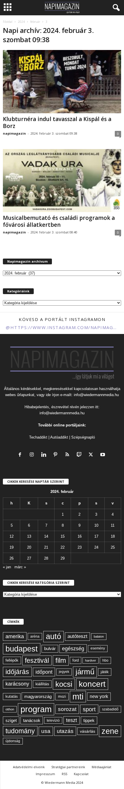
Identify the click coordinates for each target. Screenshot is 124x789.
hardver (90, 660)
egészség (73, 648)
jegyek (64, 672)
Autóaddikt (59, 437)
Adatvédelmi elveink (29, 767)
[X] (92, 455)
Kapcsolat (81, 774)
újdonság (12, 741)
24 (96, 547)
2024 (21, 22)
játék (105, 672)
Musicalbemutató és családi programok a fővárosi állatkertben (59, 221)
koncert (92, 684)
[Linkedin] (45, 455)
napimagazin (14, 133)
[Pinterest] (57, 455)
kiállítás (42, 684)
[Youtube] (103, 455)
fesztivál (37, 660)
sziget (11, 720)
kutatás (11, 697)
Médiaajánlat (101, 767)
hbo (105, 660)
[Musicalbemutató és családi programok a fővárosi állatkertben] (62, 180)
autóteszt (77, 636)
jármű (85, 672)
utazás (65, 731)
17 (96, 536)
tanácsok (31, 720)
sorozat (67, 709)
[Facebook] (21, 455)
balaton (99, 636)
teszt (71, 720)
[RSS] (68, 455)
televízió (53, 720)
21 (46, 547)
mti (77, 696)
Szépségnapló (83, 437)
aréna (35, 636)
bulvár (50, 648)
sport (89, 709)
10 (96, 525)
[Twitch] (80, 455)
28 (46, 558)
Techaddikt (38, 437)
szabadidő (110, 709)
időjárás (17, 671)
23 (80, 547)
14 (46, 536)
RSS (64, 774)
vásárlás (87, 731)
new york (99, 696)
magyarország (38, 696)
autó (53, 636)
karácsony (17, 684)
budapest (21, 648)
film (60, 660)
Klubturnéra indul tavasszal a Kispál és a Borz (57, 122)
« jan (7, 567)
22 (63, 547)
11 (112, 525)
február (35, 22)
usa (45, 731)
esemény (98, 648)
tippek (89, 720)
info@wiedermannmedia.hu (96, 395)
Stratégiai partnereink (68, 767)
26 (12, 558)
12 (12, 536)
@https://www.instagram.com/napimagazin (62, 327)
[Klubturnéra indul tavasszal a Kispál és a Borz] (62, 81)
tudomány (20, 731)
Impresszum (45, 774)
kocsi (63, 684)
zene (110, 731)
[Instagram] (33, 455)
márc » (20, 567)
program (36, 709)
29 (63, 558)
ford (75, 660)
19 (12, 547)
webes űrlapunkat (19, 395)
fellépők (11, 660)
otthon (9, 709)
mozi (62, 696)
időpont (43, 672)
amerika (14, 636)
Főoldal (7, 22)
